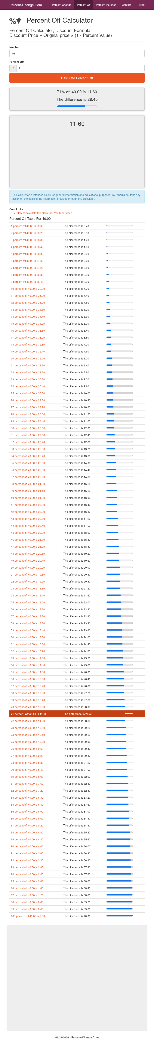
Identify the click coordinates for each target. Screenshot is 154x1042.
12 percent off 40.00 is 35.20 (28, 302)
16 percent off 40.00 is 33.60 (28, 330)
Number (14, 47)
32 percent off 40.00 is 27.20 (28, 442)
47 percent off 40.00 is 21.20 (28, 546)
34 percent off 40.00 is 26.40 (28, 456)
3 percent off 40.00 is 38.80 (27, 240)
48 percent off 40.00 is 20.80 (28, 553)
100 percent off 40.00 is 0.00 (28, 916)
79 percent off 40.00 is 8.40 (27, 769)
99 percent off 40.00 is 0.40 (27, 909)
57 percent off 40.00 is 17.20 (28, 616)
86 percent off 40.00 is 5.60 (27, 818)
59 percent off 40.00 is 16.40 (28, 630)
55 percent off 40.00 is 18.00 (28, 602)
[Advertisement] (77, 160)
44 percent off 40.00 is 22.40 (28, 525)
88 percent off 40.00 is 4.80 (27, 832)
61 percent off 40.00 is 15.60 (28, 644)
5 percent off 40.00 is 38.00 (27, 254)
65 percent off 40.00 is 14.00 (28, 672)
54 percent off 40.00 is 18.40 (28, 595)
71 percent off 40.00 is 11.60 (29, 714)
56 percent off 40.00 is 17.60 (28, 609)
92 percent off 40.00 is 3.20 (27, 860)
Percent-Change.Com (25, 4)
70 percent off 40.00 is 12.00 (28, 707)
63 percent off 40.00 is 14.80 (28, 658)
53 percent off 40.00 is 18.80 (28, 588)
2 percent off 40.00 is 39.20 (27, 233)
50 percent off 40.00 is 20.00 (28, 567)
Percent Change (61, 5)
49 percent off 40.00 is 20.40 (28, 560)
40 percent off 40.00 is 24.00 (28, 498)
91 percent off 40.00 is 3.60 (27, 853)
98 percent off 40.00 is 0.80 (27, 902)
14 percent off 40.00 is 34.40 (28, 316)
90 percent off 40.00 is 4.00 (27, 846)
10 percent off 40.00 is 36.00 (28, 289)
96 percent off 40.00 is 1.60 (27, 888)
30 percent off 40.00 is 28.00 (28, 428)
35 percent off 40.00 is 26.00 (28, 463)
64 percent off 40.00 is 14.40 (28, 665)
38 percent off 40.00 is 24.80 (28, 484)
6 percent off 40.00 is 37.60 (27, 261)
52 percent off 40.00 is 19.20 (28, 581)
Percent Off (83, 5)
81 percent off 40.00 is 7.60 (27, 783)
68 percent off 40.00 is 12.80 (28, 693)
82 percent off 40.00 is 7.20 (27, 790)
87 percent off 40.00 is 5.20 (27, 825)
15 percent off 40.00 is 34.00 (28, 323)
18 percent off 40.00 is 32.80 (28, 344)
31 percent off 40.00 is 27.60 (28, 435)
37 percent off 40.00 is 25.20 (28, 477)
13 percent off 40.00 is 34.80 (28, 309)
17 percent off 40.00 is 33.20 (28, 337)
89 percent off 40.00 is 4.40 (27, 839)
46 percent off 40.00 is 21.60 (28, 539)
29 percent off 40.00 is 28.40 (28, 421)
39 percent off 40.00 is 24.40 (28, 491)
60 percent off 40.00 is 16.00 (28, 637)
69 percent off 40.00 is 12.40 (28, 700)
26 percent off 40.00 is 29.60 (28, 400)
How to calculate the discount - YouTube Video (44, 213)
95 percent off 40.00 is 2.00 (27, 881)
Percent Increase (106, 5)
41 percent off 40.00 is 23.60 (28, 505)
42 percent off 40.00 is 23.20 (28, 512)
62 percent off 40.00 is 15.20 (28, 651)
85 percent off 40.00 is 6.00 (27, 811)
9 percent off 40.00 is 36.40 (27, 282)
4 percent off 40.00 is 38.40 (27, 247)
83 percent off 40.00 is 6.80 (27, 797)
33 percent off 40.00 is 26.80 (28, 449)
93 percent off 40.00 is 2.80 (27, 867)
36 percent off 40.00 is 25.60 (28, 470)
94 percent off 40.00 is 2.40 (27, 874)
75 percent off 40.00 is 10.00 (28, 742)
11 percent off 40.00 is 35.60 (28, 295)
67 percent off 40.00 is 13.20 (28, 686)
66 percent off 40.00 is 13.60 (28, 679)
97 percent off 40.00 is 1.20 (27, 895)
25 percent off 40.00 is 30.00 (28, 393)
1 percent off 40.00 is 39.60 (27, 226)
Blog (142, 5)
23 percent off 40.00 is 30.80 (28, 379)
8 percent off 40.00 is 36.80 (27, 275)
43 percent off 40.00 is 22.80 (28, 519)
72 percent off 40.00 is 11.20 (28, 721)
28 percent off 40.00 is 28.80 (28, 414)
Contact (127, 5)
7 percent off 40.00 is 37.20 (27, 268)
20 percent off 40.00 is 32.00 (28, 358)
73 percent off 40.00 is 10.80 (28, 728)
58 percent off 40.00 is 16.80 (28, 623)
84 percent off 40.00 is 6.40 (27, 804)
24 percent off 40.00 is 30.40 (28, 386)
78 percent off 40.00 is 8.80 (27, 762)
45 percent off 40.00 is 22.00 (28, 532)
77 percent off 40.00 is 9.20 (27, 756)
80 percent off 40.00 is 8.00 (27, 776)
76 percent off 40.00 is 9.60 (27, 749)
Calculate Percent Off (77, 77)
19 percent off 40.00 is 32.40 (28, 351)
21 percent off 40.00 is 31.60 (28, 365)
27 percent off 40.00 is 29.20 (28, 407)
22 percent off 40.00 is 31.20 (28, 372)
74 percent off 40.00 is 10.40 (28, 735)
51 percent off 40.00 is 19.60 (28, 574)
